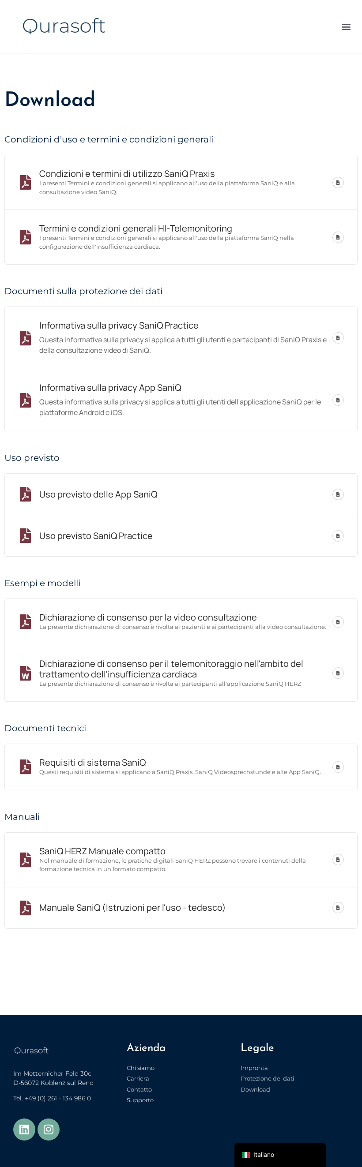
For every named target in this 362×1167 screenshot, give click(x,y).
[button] (346, 26)
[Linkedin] (24, 1129)
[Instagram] (49, 1129)
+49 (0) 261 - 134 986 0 (58, 1098)
